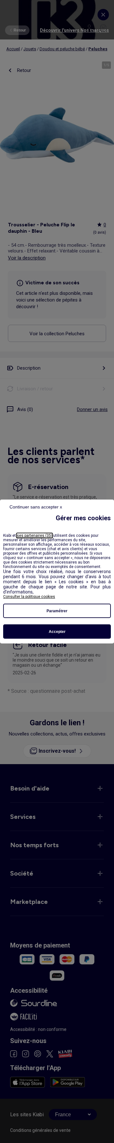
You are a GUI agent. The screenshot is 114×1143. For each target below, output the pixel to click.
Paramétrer (57, 611)
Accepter (57, 631)
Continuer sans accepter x (36, 506)
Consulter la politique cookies (29, 596)
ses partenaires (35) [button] (34, 535)
